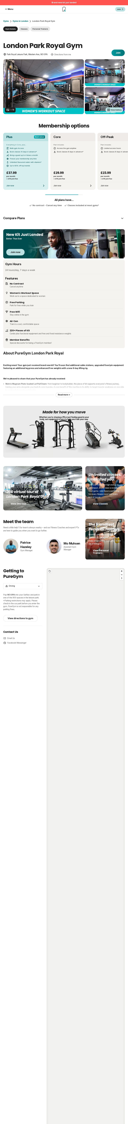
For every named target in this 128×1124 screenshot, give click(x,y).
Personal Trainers (40, 29)
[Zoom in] (122, 571)
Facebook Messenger (16, 643)
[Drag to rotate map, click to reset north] (122, 578)
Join (118, 52)
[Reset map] (50, 571)
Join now (15, 252)
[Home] (64, 9)
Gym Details (10, 29)
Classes (24, 29)
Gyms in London (20, 21)
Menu (10, 9)
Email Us (11, 638)
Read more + (64, 395)
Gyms (6, 21)
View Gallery (116, 110)
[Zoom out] (122, 575)
